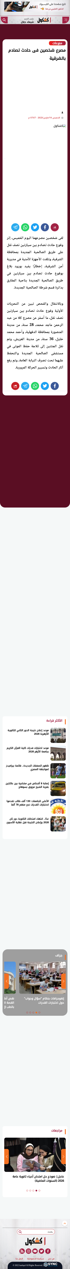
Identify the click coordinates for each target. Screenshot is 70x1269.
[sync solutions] (50, 1265)
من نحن (51, 1259)
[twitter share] (35, 227)
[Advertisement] (33, 85)
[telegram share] (15, 227)
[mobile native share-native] (55, 227)
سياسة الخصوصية (35, 1259)
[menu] (65, 20)
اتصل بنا (19, 1259)
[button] (39, 1012)
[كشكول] (35, 1241)
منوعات (57, 43)
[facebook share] (45, 227)
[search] (4, 20)
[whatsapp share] (25, 227)
